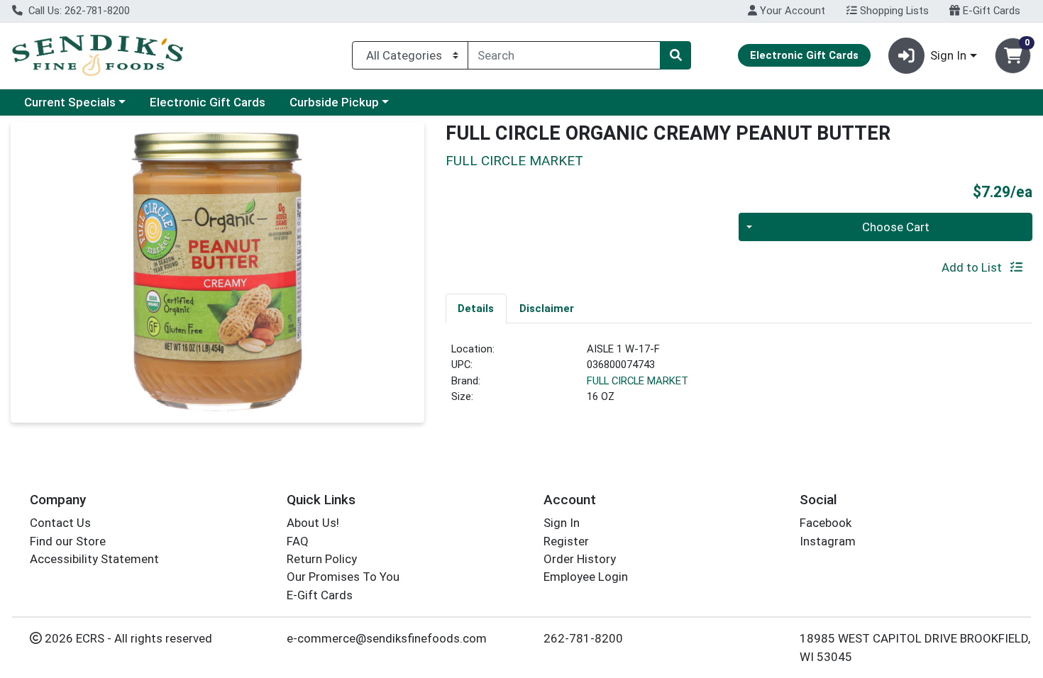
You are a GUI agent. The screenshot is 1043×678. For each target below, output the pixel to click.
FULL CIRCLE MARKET (637, 380)
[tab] (476, 308)
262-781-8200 (583, 638)
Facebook (825, 523)
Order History (579, 559)
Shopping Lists (893, 10)
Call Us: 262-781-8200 (78, 10)
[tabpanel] (739, 378)
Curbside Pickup (334, 102)
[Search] (675, 55)
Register (566, 541)
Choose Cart (895, 227)
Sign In (561, 523)
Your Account (791, 10)
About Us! (313, 523)
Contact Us (60, 523)
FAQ (298, 541)
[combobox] (564, 55)
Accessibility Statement (94, 559)
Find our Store (68, 541)
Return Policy (322, 559)
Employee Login (585, 576)
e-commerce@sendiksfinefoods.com (387, 638)
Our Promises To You (343, 576)
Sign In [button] (948, 55)
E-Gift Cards (990, 10)
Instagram (828, 541)
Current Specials (70, 102)
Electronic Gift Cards (207, 102)
